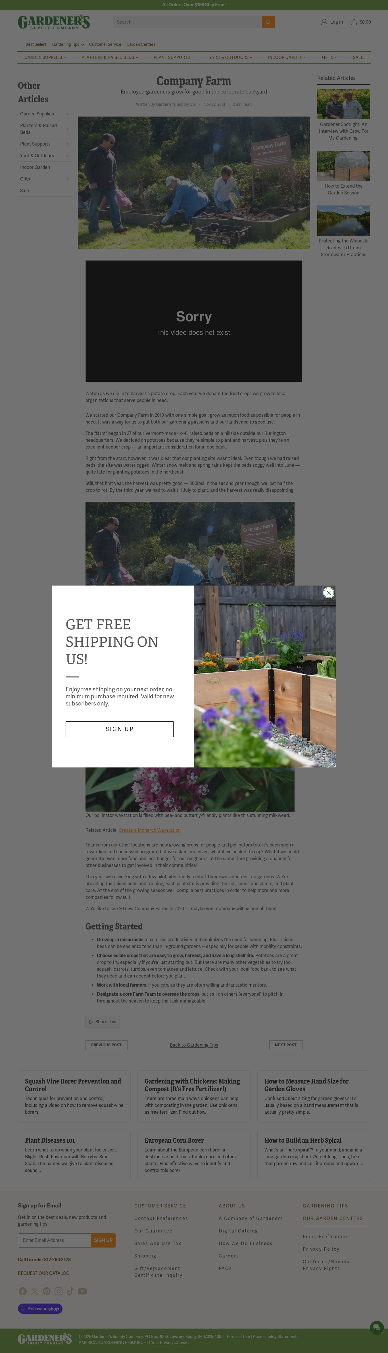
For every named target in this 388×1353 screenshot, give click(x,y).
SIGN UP (120, 729)
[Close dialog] (329, 593)
